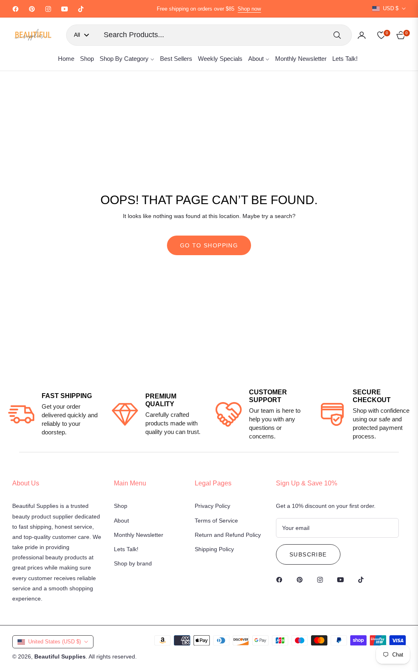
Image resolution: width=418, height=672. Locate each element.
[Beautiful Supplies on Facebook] (281, 579)
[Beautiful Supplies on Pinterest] (301, 579)
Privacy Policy (212, 506)
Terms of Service (216, 520)
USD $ (390, 8)
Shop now (249, 9)
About (121, 520)
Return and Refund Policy (228, 535)
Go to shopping (209, 245)
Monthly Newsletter (138, 535)
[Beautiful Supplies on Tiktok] (363, 579)
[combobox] (212, 35)
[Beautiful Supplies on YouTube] (342, 579)
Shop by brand (133, 563)
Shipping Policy (214, 549)
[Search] (337, 35)
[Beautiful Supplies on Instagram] (322, 579)
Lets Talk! (126, 549)
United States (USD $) (54, 642)
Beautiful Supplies (60, 656)
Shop (120, 506)
